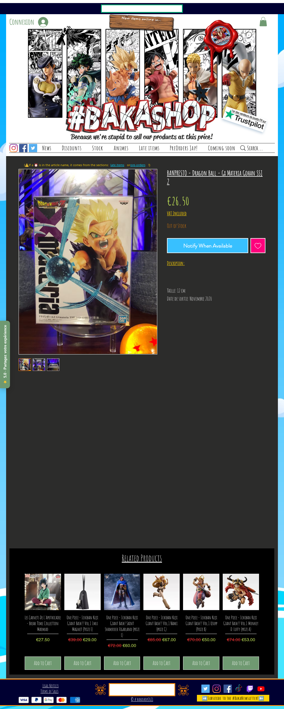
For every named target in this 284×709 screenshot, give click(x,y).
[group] (141, 621)
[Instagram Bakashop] (13, 148)
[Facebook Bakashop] (23, 148)
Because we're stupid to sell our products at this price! (142, 136)
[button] (97, 148)
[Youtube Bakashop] (261, 689)
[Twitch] (250, 689)
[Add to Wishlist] (257, 245)
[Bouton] (141, 23)
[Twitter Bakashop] (33, 148)
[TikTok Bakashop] (239, 689)
